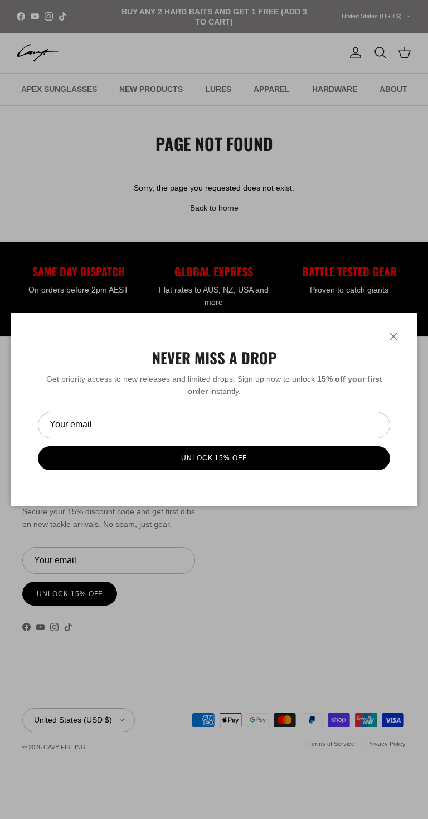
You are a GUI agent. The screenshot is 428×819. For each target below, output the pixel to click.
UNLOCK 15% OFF (214, 458)
